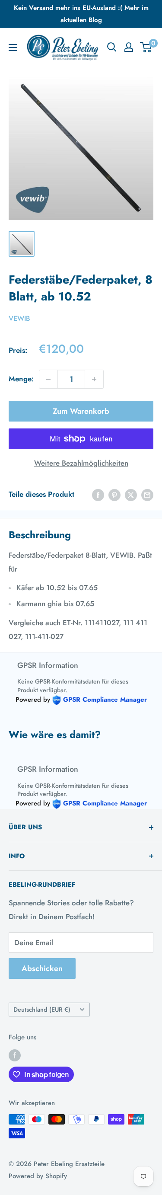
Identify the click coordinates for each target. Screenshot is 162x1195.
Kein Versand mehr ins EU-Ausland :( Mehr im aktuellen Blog (81, 14)
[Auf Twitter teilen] (131, 495)
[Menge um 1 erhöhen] (94, 379)
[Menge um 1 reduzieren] (48, 379)
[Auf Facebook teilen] (98, 495)
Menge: (21, 379)
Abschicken (42, 968)
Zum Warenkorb (81, 411)
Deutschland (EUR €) (41, 1009)
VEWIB (19, 318)
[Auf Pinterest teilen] (114, 495)
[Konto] (128, 47)
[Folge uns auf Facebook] (15, 1054)
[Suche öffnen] (112, 47)
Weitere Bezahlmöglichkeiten (81, 463)
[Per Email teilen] (147, 495)
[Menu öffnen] (13, 47)
